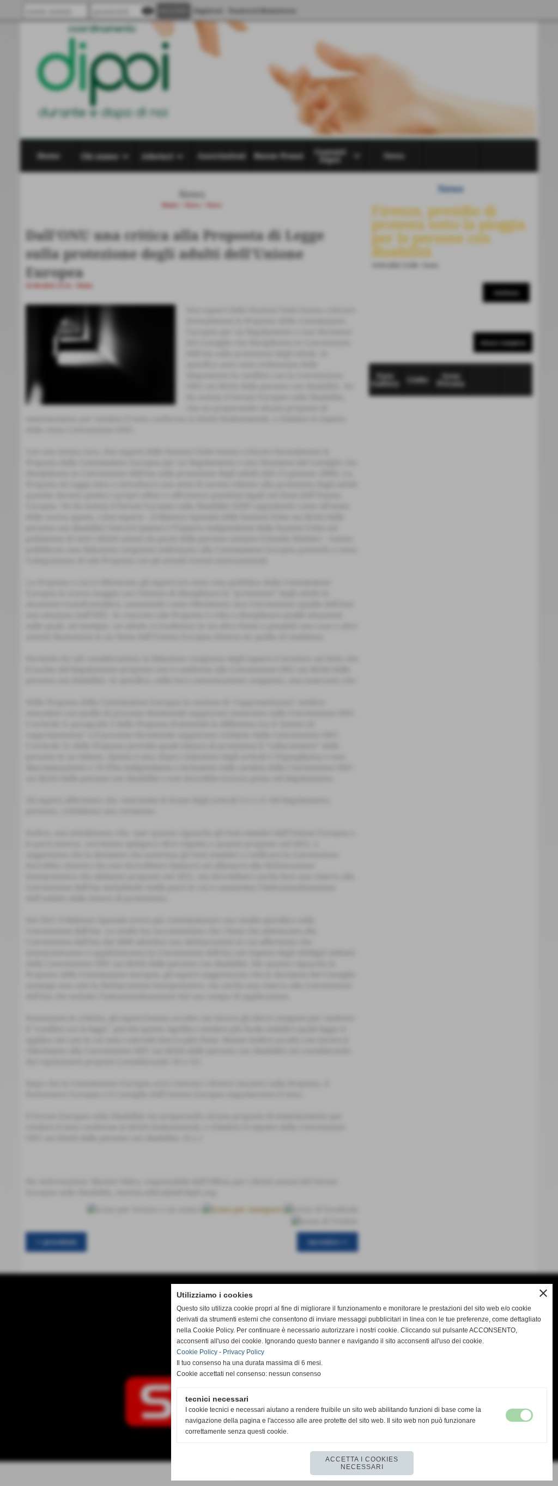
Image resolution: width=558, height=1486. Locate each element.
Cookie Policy (197, 1352)
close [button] (543, 1293)
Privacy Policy (243, 1352)
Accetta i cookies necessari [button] (361, 1463)
